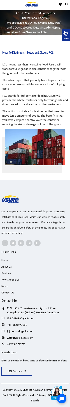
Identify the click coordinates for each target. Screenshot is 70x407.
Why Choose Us (10, 279)
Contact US (19, 371)
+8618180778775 (16, 344)
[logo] (32, 3)
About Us (6, 266)
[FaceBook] (5, 243)
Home (4, 260)
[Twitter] (13, 243)
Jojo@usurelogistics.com (20, 331)
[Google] (37, 243)
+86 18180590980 (17, 324)
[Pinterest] (21, 243)
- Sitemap (40, 395)
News (4, 286)
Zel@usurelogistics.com (20, 337)
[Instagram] (29, 243)
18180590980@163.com (20, 318)
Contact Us (7, 292)
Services (6, 273)
